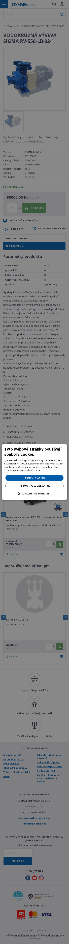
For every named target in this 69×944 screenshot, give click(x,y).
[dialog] (34, 472)
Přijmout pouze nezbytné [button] (34, 485)
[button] (34, 494)
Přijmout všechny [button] (34, 477)
